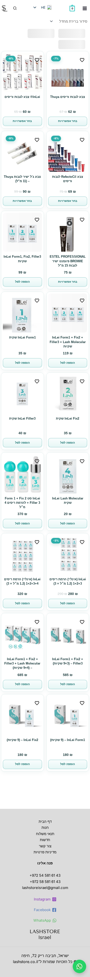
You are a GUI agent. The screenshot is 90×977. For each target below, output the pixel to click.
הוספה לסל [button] (22, 281)
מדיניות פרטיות (45, 852)
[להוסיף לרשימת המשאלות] (82, 60)
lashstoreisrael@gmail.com (45, 887)
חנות (45, 827)
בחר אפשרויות (67, 121)
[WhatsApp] (79, 966)
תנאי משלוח (45, 833)
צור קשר (45, 846)
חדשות (45, 839)
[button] (14, 8)
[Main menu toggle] (85, 8)
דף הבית (45, 821)
